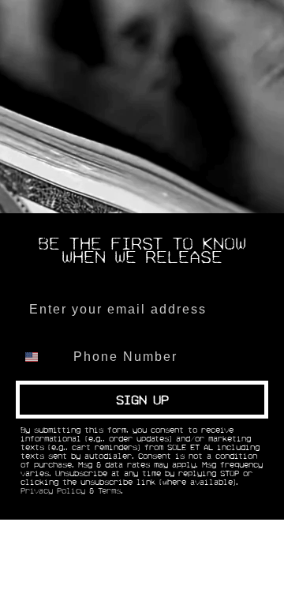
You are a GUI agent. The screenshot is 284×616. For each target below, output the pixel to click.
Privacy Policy (53, 491)
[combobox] (41, 357)
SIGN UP (142, 399)
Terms (109, 491)
